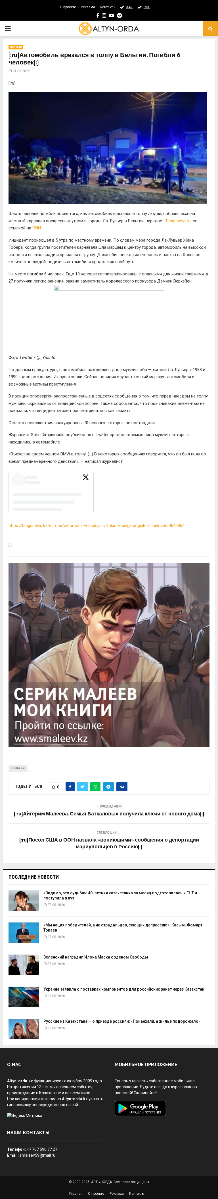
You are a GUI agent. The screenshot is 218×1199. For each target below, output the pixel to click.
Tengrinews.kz (178, 220)
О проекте (68, 7)
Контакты (107, 7)
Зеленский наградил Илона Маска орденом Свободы (95, 957)
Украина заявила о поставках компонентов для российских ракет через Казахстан (123, 989)
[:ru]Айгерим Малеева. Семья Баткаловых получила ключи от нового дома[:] (109, 814)
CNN (36, 228)
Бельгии (18, 768)
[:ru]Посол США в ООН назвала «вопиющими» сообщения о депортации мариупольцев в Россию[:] (109, 843)
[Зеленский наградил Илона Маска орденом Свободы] (24, 965)
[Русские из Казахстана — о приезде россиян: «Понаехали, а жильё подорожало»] (24, 1029)
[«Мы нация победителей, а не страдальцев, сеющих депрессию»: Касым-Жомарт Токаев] (24, 932)
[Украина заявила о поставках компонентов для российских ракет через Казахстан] (24, 997)
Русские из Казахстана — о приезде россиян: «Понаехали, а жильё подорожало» (121, 1021)
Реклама (88, 7)
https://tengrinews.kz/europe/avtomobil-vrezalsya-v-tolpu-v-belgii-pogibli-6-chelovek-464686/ (96, 525)
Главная (76, 1194)
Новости (16, 47)
